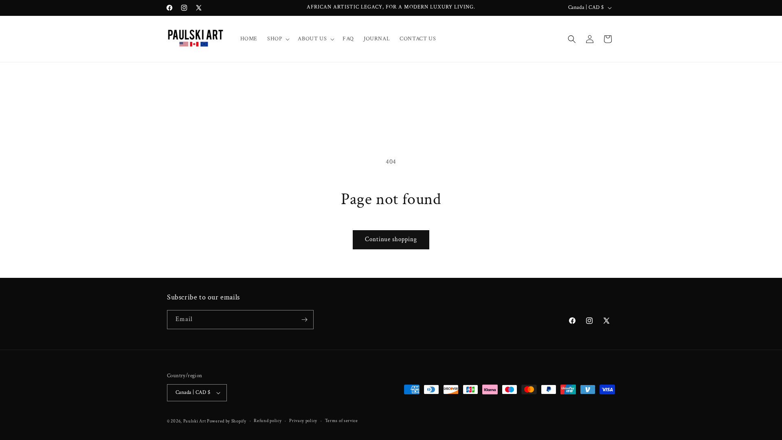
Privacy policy (303, 421)
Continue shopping (391, 239)
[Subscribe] (304, 319)
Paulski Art (195, 421)
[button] (277, 38)
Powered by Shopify (226, 421)
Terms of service (341, 421)
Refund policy (267, 421)
